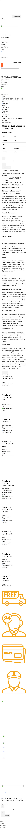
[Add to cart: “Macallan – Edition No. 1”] (4, 413)
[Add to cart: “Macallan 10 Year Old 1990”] (4, 547)
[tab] (10, 177)
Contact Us (4, 769)
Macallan (8, 118)
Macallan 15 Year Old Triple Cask (7, 397)
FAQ (3, 774)
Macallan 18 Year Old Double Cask (8, 444)
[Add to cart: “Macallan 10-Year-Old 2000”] (4, 525)
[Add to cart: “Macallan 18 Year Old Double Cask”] (4, 435)
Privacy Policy (5, 776)
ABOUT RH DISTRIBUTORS (8, 764)
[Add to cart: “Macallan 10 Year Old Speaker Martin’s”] (4, 474)
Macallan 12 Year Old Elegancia (6, 578)
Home (4, 118)
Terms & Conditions (6, 779)
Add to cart (7, 167)
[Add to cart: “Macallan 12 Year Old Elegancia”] (4, 570)
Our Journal (4, 771)
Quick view (8, 388)
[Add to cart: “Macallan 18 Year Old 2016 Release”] (4, 501)
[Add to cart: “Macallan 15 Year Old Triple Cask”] (4, 388)
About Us (4, 767)
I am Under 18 (16, 16)
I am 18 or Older (5, 16)
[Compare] (11, 388)
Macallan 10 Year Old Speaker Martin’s (8, 483)
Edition (4, 425)
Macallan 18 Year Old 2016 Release (7, 509)
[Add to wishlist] (4, 392)
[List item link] (14, 759)
